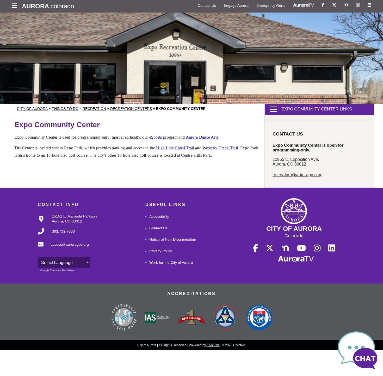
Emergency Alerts (270, 5)
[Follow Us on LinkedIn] (369, 5)
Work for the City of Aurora (171, 262)
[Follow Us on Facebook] (323, 5)
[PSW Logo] (124, 318)
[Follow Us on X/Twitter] (334, 5)
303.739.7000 (63, 231)
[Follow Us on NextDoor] (346, 5)
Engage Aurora (236, 5)
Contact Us (207, 5)
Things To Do (65, 109)
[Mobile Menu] (15, 6)
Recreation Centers (131, 109)
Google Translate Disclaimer (57, 270)
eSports (155, 137)
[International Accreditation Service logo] (158, 318)
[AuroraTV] (303, 5)
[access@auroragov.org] (62, 248)
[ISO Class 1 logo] (191, 318)
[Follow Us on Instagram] (358, 5)
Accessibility (159, 216)
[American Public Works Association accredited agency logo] (225, 318)
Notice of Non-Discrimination (172, 239)
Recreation (94, 109)
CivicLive (213, 345)
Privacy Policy (160, 251)
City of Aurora (32, 109)
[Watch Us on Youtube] (301, 248)
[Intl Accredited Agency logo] (259, 318)
